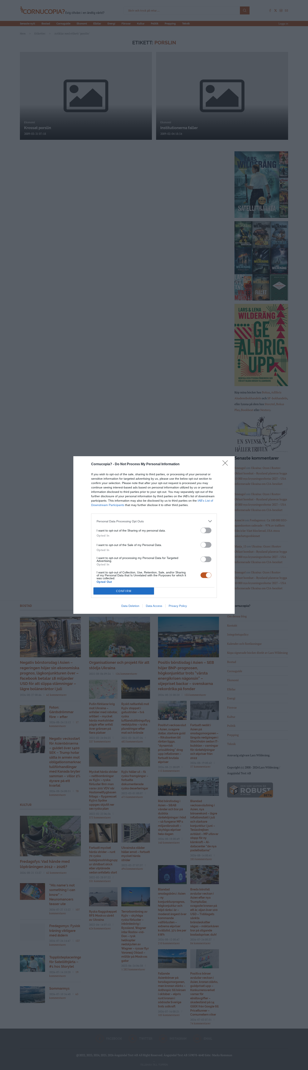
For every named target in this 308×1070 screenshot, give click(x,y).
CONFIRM (124, 591)
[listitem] (154, 521)
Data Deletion (130, 606)
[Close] (226, 464)
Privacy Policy (178, 606)
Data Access (154, 606)
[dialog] (154, 535)
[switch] (206, 530)
